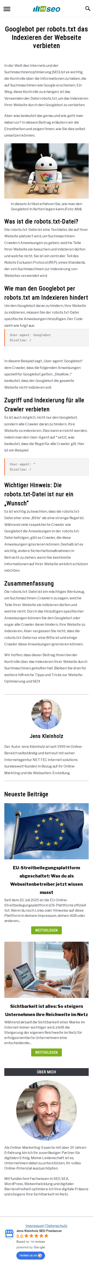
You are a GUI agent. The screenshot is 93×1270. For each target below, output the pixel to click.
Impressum (35, 1226)
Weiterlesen (46, 930)
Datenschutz (56, 1226)
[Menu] (7, 9)
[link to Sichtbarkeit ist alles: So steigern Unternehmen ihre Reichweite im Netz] (46, 970)
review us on (28, 1255)
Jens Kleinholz (46, 736)
